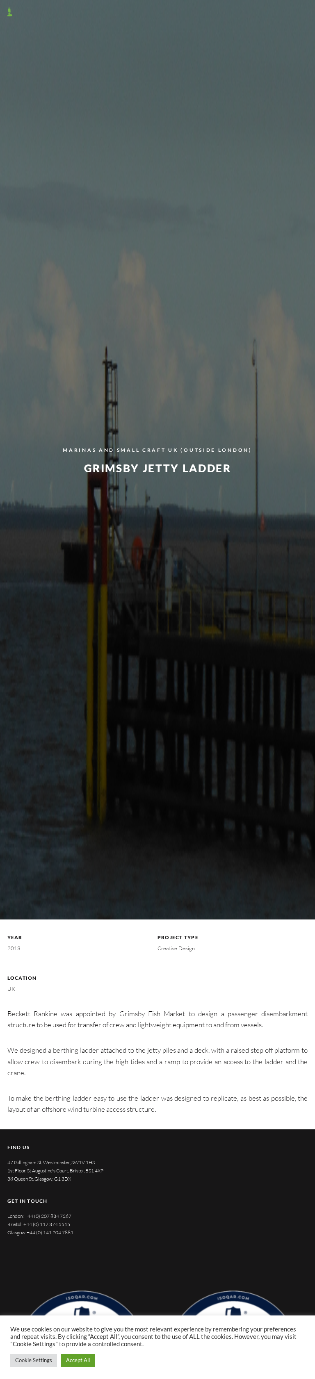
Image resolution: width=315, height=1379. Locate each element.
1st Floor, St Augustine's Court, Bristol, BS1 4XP (55, 1170)
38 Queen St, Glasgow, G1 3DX (39, 1179)
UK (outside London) (210, 450)
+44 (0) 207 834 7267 (48, 1216)
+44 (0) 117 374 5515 (46, 1224)
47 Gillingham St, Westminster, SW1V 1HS (51, 1162)
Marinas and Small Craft (114, 450)
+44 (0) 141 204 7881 (50, 1232)
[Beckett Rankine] (9, 11)
